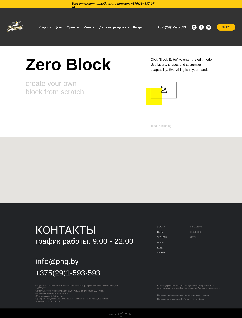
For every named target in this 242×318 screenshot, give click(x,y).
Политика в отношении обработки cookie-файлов (180, 299)
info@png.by (57, 296)
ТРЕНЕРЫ (162, 237)
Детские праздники (113, 27)
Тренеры (73, 27)
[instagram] (194, 27)
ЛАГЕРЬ (161, 252)
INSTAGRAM (196, 227)
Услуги (44, 27)
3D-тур (193, 237)
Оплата (89, 27)
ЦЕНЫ (160, 232)
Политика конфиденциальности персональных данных (183, 295)
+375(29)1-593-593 (172, 27)
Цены (58, 27)
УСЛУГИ (161, 227)
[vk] (208, 27)
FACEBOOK (195, 232)
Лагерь (138, 27)
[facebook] (201, 27)
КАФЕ (159, 248)
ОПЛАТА (161, 242)
